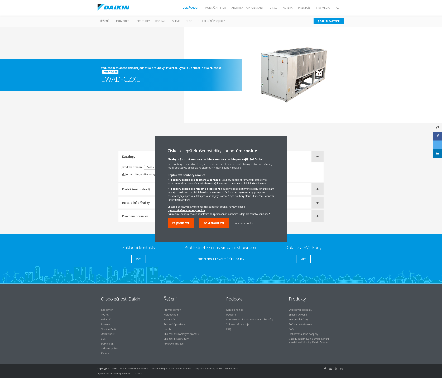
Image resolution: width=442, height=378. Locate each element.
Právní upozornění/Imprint (134, 368)
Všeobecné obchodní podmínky (114, 373)
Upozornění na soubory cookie (186, 210)
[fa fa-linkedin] (330, 369)
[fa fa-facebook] (325, 369)
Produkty (143, 21)
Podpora (231, 314)
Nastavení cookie (243, 223)
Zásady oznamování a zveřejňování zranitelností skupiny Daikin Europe (309, 340)
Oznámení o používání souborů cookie (171, 368)
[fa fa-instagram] (341, 369)
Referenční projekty (211, 21)
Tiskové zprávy (109, 348)
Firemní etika (231, 368)
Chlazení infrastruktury (176, 338)
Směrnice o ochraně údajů (208, 368)
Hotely (167, 329)
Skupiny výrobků (298, 314)
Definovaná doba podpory (303, 334)
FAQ (228, 329)
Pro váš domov (172, 309)
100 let (105, 314)
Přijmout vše (181, 223)
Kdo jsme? (107, 309)
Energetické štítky (298, 319)
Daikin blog (107, 343)
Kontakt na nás (234, 309)
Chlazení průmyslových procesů (181, 334)
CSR (103, 338)
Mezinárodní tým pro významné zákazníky (249, 319)
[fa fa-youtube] (336, 369)
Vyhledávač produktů (300, 309)
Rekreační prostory (174, 324)
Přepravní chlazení (174, 343)
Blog (189, 21)
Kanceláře (169, 319)
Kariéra (105, 353)
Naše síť (105, 319)
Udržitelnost (107, 334)
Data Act (138, 373)
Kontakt (161, 21)
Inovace (105, 324)
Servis (176, 21)
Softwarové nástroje (237, 324)
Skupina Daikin (109, 329)
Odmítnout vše (214, 223)
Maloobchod (171, 314)
